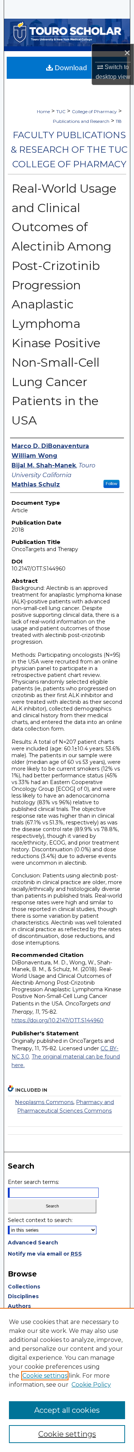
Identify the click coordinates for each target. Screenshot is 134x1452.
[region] (67, 1380)
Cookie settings (44, 1375)
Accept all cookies (67, 1410)
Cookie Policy (91, 1384)
